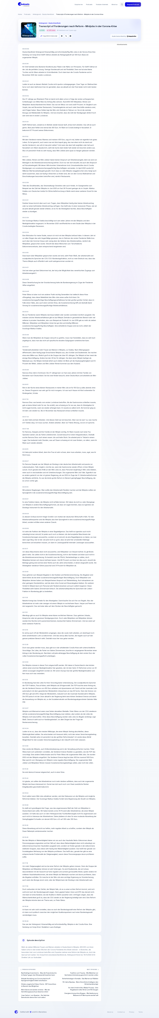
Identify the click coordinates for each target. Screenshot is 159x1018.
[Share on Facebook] (62, 36)
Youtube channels (102, 4)
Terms (140, 1012)
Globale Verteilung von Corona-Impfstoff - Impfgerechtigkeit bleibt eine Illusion (36, 980)
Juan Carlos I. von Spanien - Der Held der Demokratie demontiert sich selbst (35, 996)
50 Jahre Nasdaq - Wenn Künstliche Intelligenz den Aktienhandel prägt (80, 983)
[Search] (122, 4)
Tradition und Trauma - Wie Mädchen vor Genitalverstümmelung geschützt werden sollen (81, 974)
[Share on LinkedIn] (70, 36)
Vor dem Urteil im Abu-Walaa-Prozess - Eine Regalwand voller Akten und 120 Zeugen (83, 989)
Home (20, 14)
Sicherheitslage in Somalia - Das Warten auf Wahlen (80, 979)
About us (114, 4)
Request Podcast (133, 4)
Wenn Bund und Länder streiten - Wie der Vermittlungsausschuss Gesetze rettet (35, 991)
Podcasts (89, 4)
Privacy (131, 1012)
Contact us (121, 1012)
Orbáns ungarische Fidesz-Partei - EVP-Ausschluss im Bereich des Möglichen (38, 985)
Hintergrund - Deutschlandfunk (43, 14)
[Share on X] (66, 36)
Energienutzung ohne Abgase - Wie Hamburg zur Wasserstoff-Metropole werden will (81, 994)
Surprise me (79, 4)
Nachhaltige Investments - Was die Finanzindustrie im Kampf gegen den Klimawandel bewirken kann (39, 974)
